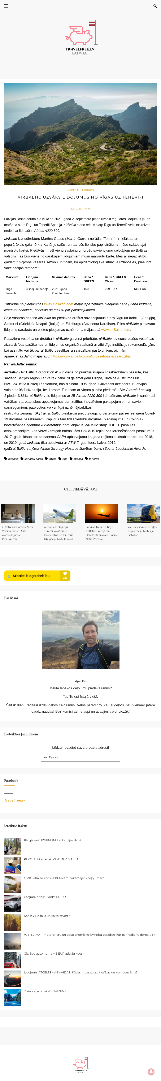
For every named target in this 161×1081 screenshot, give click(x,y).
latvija (52, 458)
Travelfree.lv (14, 800)
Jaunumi (73, 189)
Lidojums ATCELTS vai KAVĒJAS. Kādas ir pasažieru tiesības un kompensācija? (81, 972)
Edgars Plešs (80, 681)
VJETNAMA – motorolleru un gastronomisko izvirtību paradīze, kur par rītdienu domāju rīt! (90, 935)
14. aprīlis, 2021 (80, 209)
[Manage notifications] (151, 1071)
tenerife (94, 458)
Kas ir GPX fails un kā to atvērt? (47, 916)
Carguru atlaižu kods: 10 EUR (45, 897)
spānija (78, 458)
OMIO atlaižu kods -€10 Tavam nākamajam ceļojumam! (64, 878)
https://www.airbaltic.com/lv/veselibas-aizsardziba (90, 356)
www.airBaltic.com (115, 330)
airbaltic (13, 458)
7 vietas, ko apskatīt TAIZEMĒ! (45, 991)
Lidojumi (88, 189)
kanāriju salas (34, 458)
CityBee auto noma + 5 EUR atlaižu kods (53, 953)
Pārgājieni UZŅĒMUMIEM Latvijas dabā (52, 840)
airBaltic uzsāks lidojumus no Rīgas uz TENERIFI (80, 197)
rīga (65, 458)
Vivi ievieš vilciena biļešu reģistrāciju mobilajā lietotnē (143, 531)
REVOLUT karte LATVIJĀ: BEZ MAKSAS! (52, 859)
